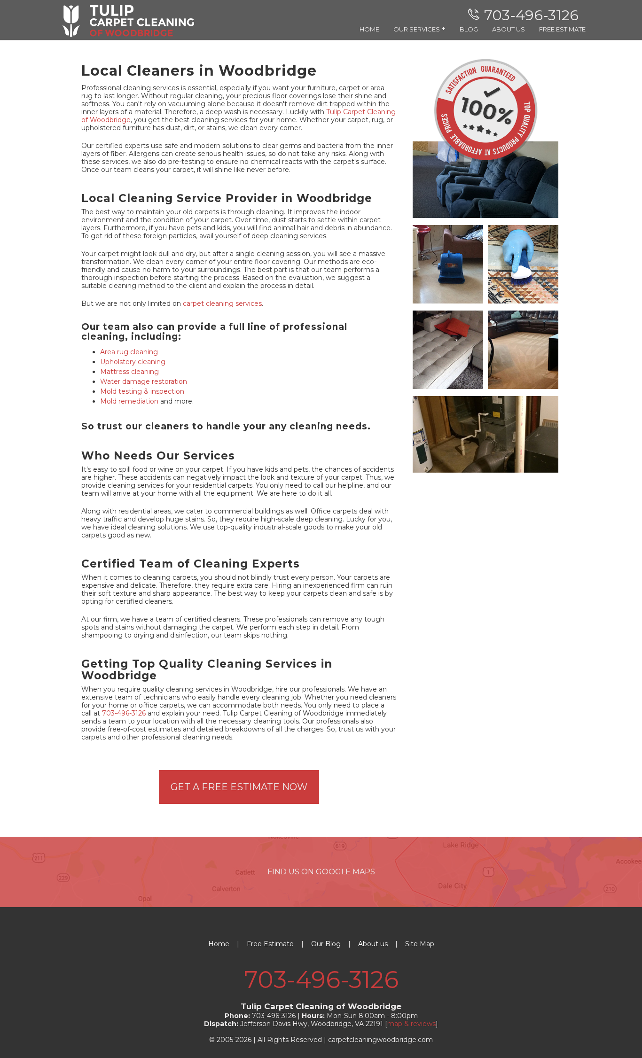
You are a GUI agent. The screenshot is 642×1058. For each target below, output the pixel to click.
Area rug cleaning (129, 352)
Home (218, 944)
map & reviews (411, 1023)
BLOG (469, 29)
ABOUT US (508, 29)
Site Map (419, 944)
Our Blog (326, 944)
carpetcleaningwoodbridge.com (380, 1039)
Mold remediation (129, 401)
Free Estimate (270, 944)
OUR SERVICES (419, 29)
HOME (369, 29)
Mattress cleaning (129, 371)
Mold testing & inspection (142, 391)
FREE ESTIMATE (562, 29)
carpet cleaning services (222, 303)
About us (373, 944)
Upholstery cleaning (132, 362)
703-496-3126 (124, 713)
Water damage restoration (143, 381)
